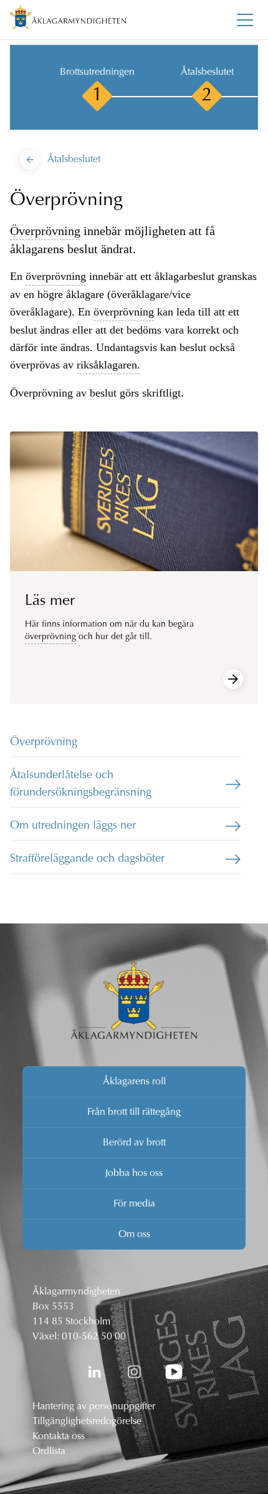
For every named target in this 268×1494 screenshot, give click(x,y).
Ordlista (48, 1452)
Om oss (134, 1235)
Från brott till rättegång (134, 1112)
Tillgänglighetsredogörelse (86, 1422)
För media (134, 1204)
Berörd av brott (134, 1143)
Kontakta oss (58, 1437)
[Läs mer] (233, 679)
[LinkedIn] (94, 1372)
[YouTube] (174, 1372)
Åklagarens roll (134, 1082)
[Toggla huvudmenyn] (245, 20)
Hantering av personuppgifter (93, 1407)
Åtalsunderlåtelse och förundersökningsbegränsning (80, 784)
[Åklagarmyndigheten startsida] (68, 19)
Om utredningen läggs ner (73, 826)
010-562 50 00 (94, 1337)
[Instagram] (134, 1372)
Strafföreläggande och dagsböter (87, 859)
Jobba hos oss (134, 1173)
